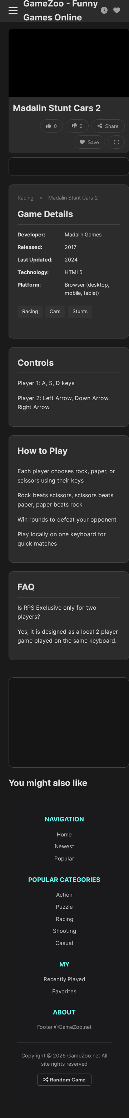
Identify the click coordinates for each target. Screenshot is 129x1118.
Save (93, 142)
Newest (64, 846)
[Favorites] (116, 10)
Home (64, 834)
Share (112, 126)
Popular (64, 858)
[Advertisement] (69, 167)
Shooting (64, 930)
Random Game (66, 1080)
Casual (64, 943)
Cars (55, 311)
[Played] (104, 10)
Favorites (64, 991)
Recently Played (64, 979)
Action (64, 894)
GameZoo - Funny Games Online (60, 11)
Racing (26, 198)
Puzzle (64, 906)
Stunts (80, 311)
